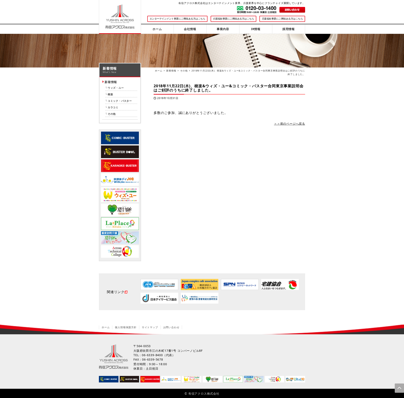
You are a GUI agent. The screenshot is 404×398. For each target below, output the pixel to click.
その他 (112, 114)
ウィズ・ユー (116, 88)
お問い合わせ (171, 327)
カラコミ (113, 107)
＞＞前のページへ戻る (289, 124)
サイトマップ (150, 327)
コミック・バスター (120, 101)
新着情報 (111, 82)
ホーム (106, 327)
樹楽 (110, 94)
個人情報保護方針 (125, 327)
